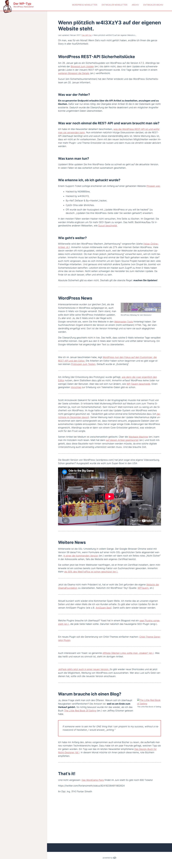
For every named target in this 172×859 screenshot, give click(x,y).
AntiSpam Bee (103, 607)
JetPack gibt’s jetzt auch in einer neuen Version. (84, 669)
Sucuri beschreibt (107, 225)
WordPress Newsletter (84, 5)
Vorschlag (76, 387)
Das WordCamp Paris (93, 780)
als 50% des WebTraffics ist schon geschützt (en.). (91, 571)
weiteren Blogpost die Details (73, 73)
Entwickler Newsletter (114, 5)
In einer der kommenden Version (80, 555)
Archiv (135, 5)
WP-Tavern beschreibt (138, 384)
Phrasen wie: (153, 186)
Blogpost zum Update (82, 66)
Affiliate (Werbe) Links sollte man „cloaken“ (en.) (128, 653)
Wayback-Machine (138, 436)
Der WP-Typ (87, 35)
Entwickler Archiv (153, 5)
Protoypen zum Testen (83, 364)
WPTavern (143, 588)
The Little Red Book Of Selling (80, 710)
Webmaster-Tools (123, 321)
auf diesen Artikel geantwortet (122, 440)
